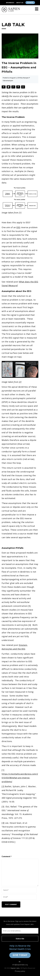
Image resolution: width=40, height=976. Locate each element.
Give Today (20, 955)
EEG (18, 227)
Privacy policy (20, 971)
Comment (7, 856)
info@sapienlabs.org (20, 965)
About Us (19, 2)
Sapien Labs (15, 968)
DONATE (30, 2)
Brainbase (10, 2)
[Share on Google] (13, 87)
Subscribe (20, 939)
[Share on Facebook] (4, 87)
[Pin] (18, 87)
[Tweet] (9, 87)
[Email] (23, 87)
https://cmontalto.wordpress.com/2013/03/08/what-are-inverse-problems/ (20, 778)
